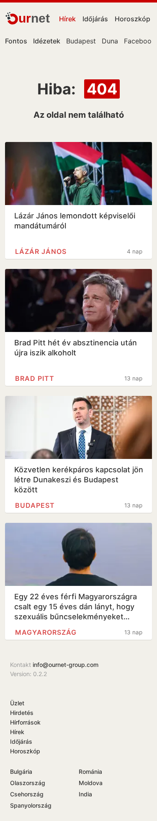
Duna (110, 41)
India (85, 794)
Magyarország (46, 632)
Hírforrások (25, 722)
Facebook (139, 41)
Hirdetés (21, 712)
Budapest (81, 41)
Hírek (67, 19)
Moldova (91, 782)
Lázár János (41, 251)
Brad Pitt (34, 378)
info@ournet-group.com (65, 664)
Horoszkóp (132, 19)
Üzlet (17, 703)
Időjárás (95, 19)
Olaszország (27, 782)
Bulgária (21, 771)
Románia (90, 771)
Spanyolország (30, 805)
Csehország (27, 794)
